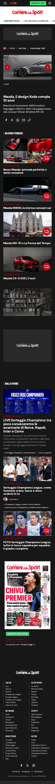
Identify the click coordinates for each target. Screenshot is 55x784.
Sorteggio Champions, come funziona (20, 453)
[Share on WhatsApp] (18, 120)
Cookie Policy (11, 751)
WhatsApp (38, 771)
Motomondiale (37, 689)
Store (33, 720)
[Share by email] (23, 120)
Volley (33, 700)
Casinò (34, 756)
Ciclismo (34, 705)
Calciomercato (11, 705)
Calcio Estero (11, 702)
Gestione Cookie (12, 748)
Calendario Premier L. (39, 753)
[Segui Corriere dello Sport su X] (27, 765)
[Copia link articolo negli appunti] (29, 120)
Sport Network (11, 728)
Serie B (8, 692)
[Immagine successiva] (47, 67)
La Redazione (11, 743)
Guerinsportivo (11, 725)
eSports (34, 702)
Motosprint (10, 722)
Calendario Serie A (38, 745)
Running (34, 697)
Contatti (9, 740)
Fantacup (9, 731)
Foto (12, 48)
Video (33, 740)
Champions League (12, 416)
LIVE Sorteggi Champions (36, 21)
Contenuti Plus (11, 21)
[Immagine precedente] (7, 67)
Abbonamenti (36, 714)
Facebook (16, 771)
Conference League (13, 700)
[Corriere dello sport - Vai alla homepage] (27, 12)
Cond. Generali (11, 756)
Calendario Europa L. (39, 751)
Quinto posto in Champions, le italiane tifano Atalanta (26, 508)
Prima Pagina (36, 717)
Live (14, 3)
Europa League (12, 697)
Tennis (33, 694)
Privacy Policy (11, 753)
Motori (22, 48)
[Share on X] (12, 120)
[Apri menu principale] (5, 3)
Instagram (26, 771)
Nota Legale (10, 745)
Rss (32, 725)
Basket (34, 692)
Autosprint (10, 717)
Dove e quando (45, 453)
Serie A (8, 689)
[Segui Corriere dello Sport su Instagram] (33, 765)
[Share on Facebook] (6, 120)
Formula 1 (35, 686)
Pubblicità (35, 722)
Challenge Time (37, 48)
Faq (7, 759)
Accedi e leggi (27, 644)
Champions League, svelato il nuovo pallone (22, 504)
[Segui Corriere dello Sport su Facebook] (21, 765)
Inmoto (8, 720)
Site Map (34, 728)
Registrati (35, 731)
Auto (7, 714)
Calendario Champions (40, 748)
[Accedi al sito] (50, 3)
